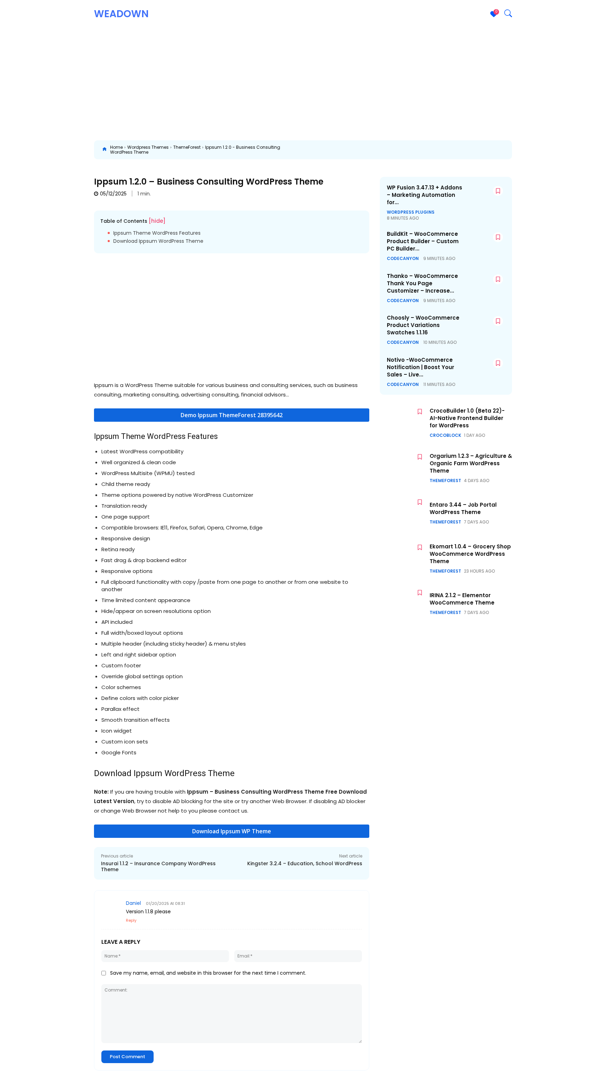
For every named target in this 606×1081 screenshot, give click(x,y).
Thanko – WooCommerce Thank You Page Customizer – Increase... (422, 283)
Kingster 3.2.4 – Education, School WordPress (304, 863)
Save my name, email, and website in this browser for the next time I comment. (208, 972)
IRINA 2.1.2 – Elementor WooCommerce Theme (462, 599)
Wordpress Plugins (411, 212)
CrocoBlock (445, 435)
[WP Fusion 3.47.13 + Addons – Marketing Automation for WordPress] (484, 198)
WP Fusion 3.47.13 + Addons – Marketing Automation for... (424, 195)
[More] (555, 150)
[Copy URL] (539, 150)
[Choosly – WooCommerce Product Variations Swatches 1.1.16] (484, 328)
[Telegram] (474, 150)
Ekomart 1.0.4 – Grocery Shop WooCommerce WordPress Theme (470, 554)
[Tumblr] (458, 150)
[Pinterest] (393, 150)
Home (116, 147)
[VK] (490, 150)
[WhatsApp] (410, 150)
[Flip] (523, 150)
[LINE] (506, 150)
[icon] (104, 149)
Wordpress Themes (148, 147)
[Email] (442, 150)
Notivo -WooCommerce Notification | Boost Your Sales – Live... (420, 367)
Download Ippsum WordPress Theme (158, 241)
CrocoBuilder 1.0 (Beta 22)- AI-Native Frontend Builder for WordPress (467, 418)
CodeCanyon (403, 258)
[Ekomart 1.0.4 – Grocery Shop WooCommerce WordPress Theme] (403, 558)
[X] (377, 150)
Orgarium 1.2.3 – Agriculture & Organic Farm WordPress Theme (471, 463)
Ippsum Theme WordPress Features (157, 233)
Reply (131, 920)
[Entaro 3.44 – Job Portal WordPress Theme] (403, 513)
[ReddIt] (426, 150)
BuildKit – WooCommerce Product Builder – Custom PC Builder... (423, 241)
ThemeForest (187, 147)
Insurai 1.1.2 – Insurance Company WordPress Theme (158, 866)
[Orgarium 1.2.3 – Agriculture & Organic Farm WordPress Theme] (403, 468)
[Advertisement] (303, 81)
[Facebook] (361, 150)
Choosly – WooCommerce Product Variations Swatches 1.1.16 (423, 325)
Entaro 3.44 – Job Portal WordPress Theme (463, 508)
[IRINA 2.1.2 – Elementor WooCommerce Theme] (403, 603)
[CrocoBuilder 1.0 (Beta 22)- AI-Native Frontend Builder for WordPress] (403, 422)
